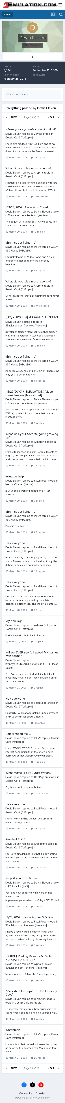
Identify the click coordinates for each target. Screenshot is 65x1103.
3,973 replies (41, 196)
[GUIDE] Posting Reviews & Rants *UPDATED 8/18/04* (28, 957)
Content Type (17, 94)
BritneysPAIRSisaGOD (18, 663)
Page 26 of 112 (32, 117)
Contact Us (25, 1093)
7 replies (38, 423)
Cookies (41, 1093)
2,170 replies (40, 793)
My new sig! (13, 621)
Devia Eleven (13, 133)
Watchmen (12, 1030)
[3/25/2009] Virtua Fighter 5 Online (29, 917)
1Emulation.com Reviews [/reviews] (29, 215)
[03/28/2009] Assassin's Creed (26, 207)
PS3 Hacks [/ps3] (18, 886)
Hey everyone (15, 543)
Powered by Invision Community (32, 1097)
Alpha (37, 963)
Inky (36, 246)
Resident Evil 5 (15, 839)
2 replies (38, 641)
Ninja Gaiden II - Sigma (21, 878)
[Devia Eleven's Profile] (32, 56)
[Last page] (58, 117)
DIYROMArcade (43, 998)
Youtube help (14, 476)
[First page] (6, 117)
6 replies (38, 1018)
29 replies (39, 1057)
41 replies (39, 761)
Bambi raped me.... (18, 734)
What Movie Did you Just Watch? (28, 773)
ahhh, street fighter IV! (20, 242)
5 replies (38, 945)
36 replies (39, 465)
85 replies (39, 270)
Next (51, 117)
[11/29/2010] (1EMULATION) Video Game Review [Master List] (29, 393)
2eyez (38, 133)
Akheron (39, 441)
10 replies (39, 906)
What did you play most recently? (28, 168)
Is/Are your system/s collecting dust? (31, 129)
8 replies (38, 687)
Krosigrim (39, 843)
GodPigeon (41, 777)
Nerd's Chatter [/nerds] (19, 484)
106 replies (39, 867)
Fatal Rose (40, 480)
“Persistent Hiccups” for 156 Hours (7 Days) (31, 992)
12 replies (39, 231)
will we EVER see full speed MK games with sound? (31, 654)
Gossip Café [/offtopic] (19, 137)
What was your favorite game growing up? (31, 435)
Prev (14, 117)
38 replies (39, 157)
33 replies (39, 571)
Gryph (37, 172)
